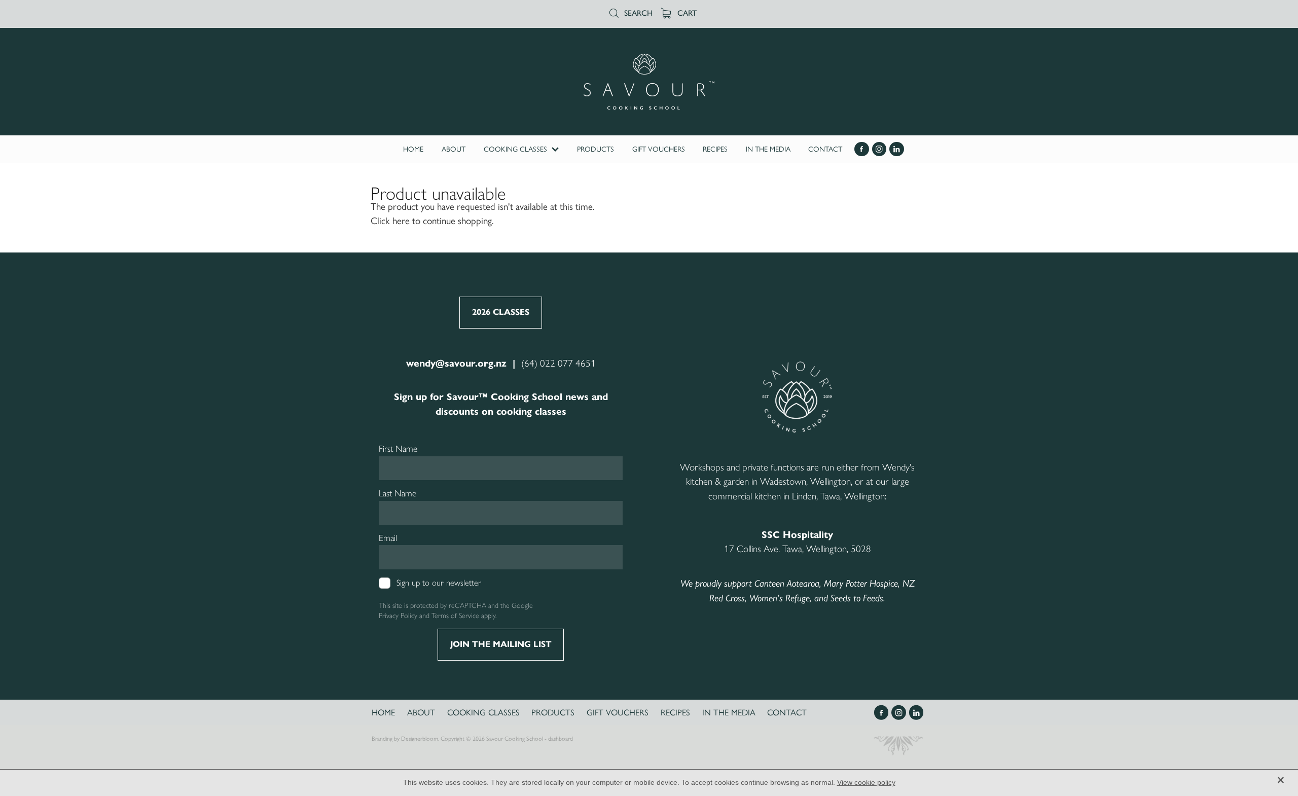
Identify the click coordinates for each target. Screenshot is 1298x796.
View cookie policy (866, 782)
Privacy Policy (398, 615)
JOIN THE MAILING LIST (501, 644)
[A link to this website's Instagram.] (879, 149)
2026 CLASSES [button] (500, 312)
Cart (686, 13)
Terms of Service (455, 615)
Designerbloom (419, 738)
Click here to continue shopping (431, 221)
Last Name (397, 493)
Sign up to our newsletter (438, 583)
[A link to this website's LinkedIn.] (896, 149)
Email (388, 537)
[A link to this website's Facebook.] (861, 149)
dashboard (560, 738)
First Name (398, 448)
